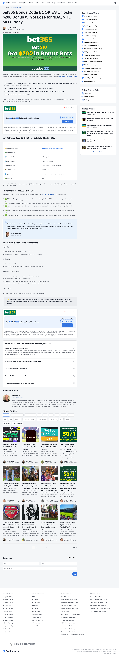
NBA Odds (35, 608)
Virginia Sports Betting (90, 74)
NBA (57, 415)
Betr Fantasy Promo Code (68, 605)
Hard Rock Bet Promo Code (98, 611)
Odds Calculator (37, 623)
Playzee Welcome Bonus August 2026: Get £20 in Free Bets (99, 126)
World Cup (7, 423)
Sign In (70, 557)
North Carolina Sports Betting (93, 62)
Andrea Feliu (15, 32)
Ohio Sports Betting (90, 65)
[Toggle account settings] (115, 3)
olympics (17, 419)
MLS (51, 415)
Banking (86, 100)
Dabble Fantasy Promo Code (69, 602)
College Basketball (17, 415)
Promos (70, 3)
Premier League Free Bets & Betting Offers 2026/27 (99, 141)
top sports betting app (47, 194)
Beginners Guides (37, 614)
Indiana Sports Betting (90, 32)
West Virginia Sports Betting (92, 78)
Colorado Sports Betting (91, 19)
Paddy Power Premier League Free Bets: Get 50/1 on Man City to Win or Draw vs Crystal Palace (100, 133)
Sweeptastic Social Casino (68, 617)
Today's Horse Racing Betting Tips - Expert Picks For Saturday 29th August (99, 147)
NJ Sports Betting (8, 602)
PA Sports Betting (8, 605)
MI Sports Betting (8, 608)
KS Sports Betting (8, 600)
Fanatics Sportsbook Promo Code (100, 608)
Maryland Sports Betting (91, 45)
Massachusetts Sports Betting (93, 49)
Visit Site (67, 121)
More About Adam (17, 398)
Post (75, 574)
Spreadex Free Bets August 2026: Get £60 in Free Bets (100, 119)
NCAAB (64, 415)
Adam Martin (12, 27)
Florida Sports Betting (90, 26)
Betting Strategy (89, 96)
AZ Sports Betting (8, 614)
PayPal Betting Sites (37, 620)
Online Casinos (61, 3)
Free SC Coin (65, 611)
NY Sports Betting (8, 597)
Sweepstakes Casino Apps (68, 629)
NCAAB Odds (36, 611)
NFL (5, 419)
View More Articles (98, 151)
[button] (40, 348)
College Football (30, 415)
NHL (10, 419)
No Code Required (67, 117)
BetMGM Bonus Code (96, 597)
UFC (61, 419)
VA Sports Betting (8, 620)
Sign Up (75, 557)
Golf (39, 415)
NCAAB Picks (36, 602)
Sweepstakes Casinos (67, 620)
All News (6, 415)
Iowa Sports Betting (90, 36)
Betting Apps (23, 3)
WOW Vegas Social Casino (68, 623)
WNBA (67, 419)
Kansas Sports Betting (90, 39)
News (76, 3)
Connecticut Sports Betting (92, 23)
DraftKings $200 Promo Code (98, 602)
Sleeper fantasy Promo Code (69, 608)
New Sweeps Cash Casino (68, 632)
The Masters (53, 419)
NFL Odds (35, 605)
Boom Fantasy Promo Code (69, 600)
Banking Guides (36, 617)
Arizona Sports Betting (90, 16)
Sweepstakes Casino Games (69, 626)
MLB (45, 415)
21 (46, 547)
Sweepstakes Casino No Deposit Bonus (72, 635)
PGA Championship (29, 419)
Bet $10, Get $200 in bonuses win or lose (52, 148)
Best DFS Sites (65, 597)
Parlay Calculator (37, 626)
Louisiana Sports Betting (91, 42)
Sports (31, 3)
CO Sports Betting (8, 617)
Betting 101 (87, 93)
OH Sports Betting (8, 629)
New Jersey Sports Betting (92, 55)
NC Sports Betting (8, 632)
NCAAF (71, 415)
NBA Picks (35, 600)
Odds (42, 3)
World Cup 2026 (17, 423)
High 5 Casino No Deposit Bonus (70, 614)
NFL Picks (34, 597)
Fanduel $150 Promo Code (98, 605)
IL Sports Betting (7, 611)
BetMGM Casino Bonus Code (98, 600)
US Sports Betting (89, 81)
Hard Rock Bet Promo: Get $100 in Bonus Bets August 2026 (100, 113)
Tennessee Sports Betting (91, 71)
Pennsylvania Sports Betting (92, 68)
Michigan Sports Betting (91, 52)
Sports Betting (50, 3)
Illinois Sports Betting (90, 29)
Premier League (42, 419)
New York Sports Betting (91, 58)
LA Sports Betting (8, 626)
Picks (37, 3)
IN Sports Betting (8, 623)
